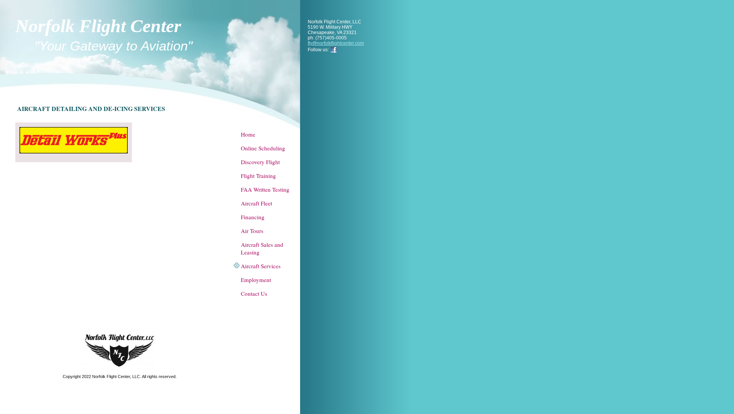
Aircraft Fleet (256, 203)
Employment (256, 280)
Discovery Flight (260, 162)
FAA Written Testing (265, 189)
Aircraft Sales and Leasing (262, 248)
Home (248, 134)
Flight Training (258, 175)
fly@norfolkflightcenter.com (336, 43)
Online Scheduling (263, 148)
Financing (253, 217)
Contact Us (254, 293)
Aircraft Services (261, 266)
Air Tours (252, 231)
